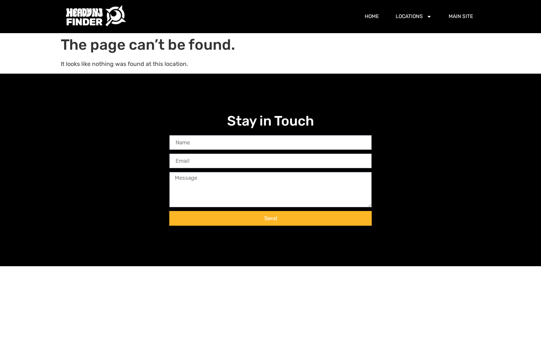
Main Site (461, 16)
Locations (409, 16)
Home (372, 16)
